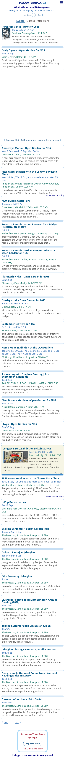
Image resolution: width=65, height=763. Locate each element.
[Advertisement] (32, 103)
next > (17, 722)
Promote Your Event (33, 736)
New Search (27, 15)
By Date (38, 15)
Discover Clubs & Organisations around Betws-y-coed (33, 140)
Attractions (43, 20)
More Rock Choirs (55, 195)
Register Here (33, 743)
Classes (30, 20)
